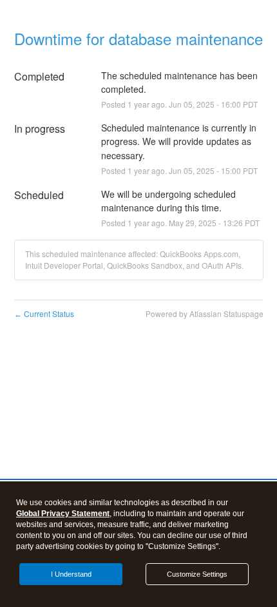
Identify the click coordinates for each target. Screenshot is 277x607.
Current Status (44, 313)
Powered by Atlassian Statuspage (204, 313)
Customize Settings (197, 574)
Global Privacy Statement (63, 513)
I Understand (71, 574)
